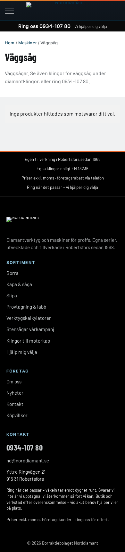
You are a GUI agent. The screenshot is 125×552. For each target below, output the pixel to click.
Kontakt (14, 404)
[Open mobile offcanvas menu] (9, 10)
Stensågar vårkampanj (30, 329)
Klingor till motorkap (28, 341)
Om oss (13, 381)
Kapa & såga (19, 284)
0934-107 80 (24, 447)
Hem (9, 42)
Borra (12, 273)
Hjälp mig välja (21, 352)
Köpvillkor (17, 415)
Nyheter (14, 393)
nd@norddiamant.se (27, 460)
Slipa (11, 295)
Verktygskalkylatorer (28, 318)
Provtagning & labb (26, 307)
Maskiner (27, 42)
